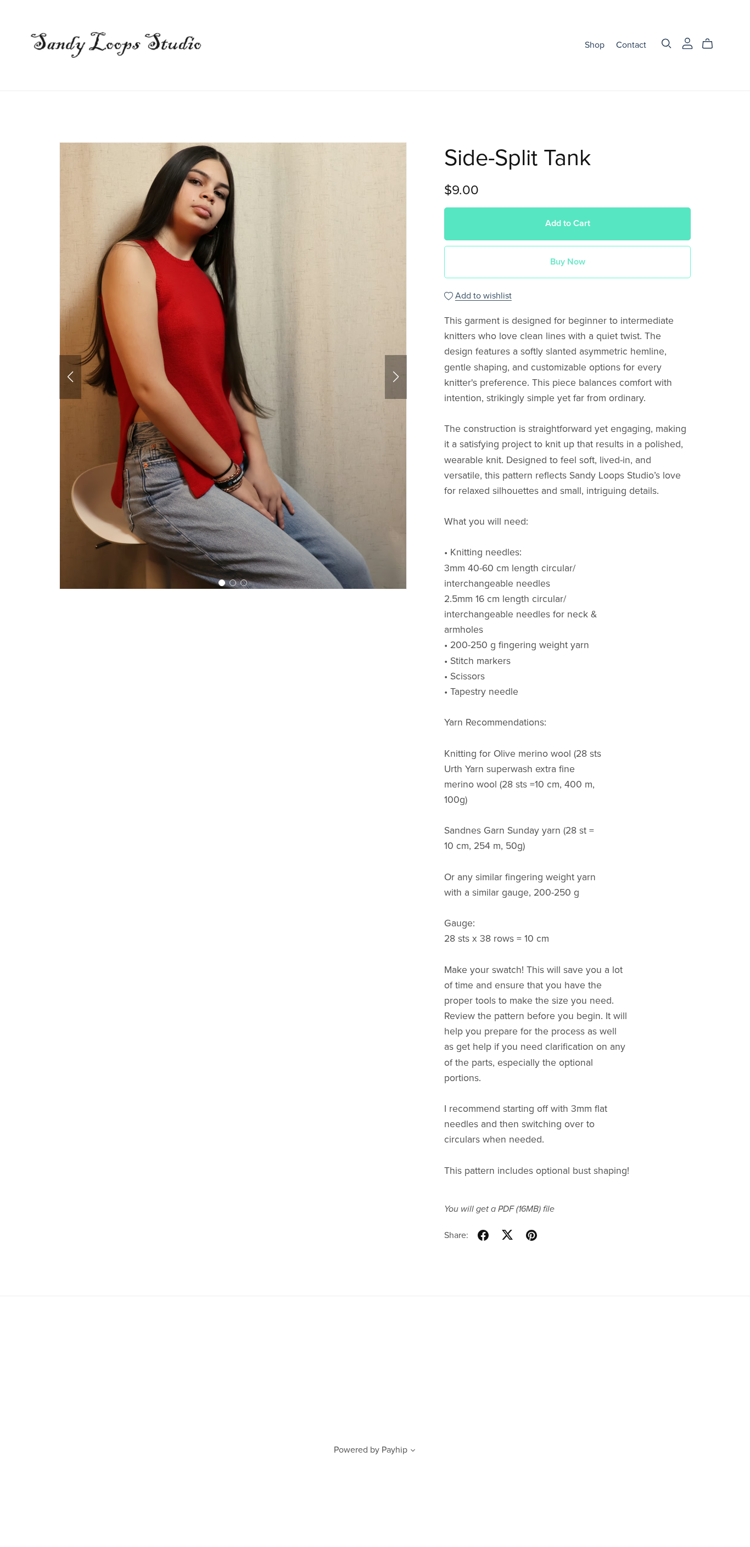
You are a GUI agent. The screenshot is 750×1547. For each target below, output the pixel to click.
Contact (631, 45)
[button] (70, 377)
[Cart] (712, 43)
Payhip (394, 1449)
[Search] (666, 43)
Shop (595, 45)
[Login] (687, 42)
